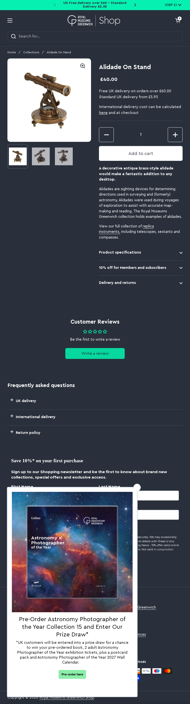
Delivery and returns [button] (117, 283)
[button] (178, 20)
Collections (31, 52)
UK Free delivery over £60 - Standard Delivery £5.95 (94, 4)
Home (11, 52)
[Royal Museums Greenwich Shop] (94, 20)
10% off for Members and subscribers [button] (132, 268)
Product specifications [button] (120, 252)
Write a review (95, 353)
